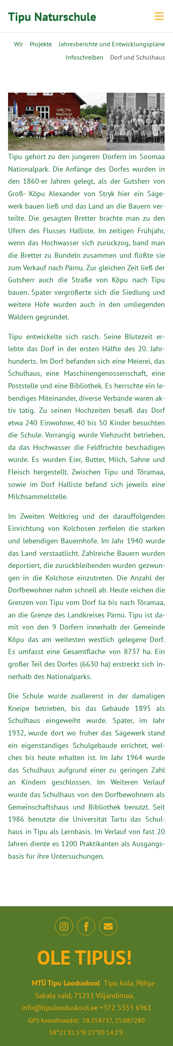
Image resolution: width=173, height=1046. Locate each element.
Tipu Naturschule (52, 16)
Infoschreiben (84, 57)
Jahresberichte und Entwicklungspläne (112, 44)
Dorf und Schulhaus (137, 57)
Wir (18, 44)
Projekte (41, 44)
